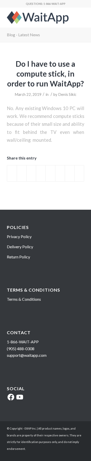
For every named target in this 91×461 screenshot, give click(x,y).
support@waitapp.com (27, 355)
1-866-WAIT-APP (54, 3)
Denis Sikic (67, 94)
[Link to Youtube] (73, 454)
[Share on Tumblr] (50, 173)
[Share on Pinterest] (31, 173)
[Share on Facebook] (12, 173)
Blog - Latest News (23, 34)
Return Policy (18, 256)
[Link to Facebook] (80, 454)
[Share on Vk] (60, 173)
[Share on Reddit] (69, 173)
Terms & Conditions (24, 299)
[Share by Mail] (79, 173)
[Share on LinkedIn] (41, 173)
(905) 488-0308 (20, 348)
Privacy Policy (19, 236)
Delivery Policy (20, 246)
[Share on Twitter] (21, 173)
